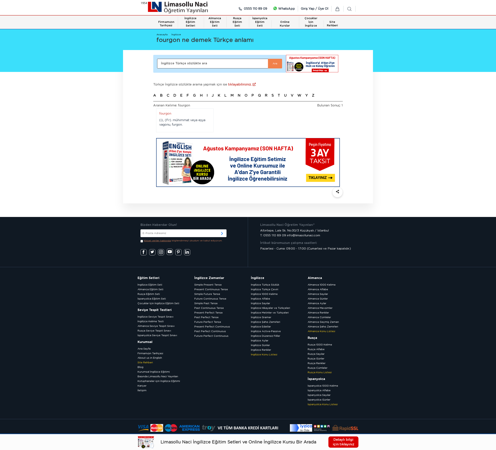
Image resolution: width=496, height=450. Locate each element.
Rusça (312, 337)
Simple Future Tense (207, 294)
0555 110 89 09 (255, 8)
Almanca (315, 278)
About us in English (150, 358)
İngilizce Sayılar (260, 303)
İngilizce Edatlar (261, 327)
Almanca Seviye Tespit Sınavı (156, 326)
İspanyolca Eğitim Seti (152, 299)
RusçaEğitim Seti (237, 22)
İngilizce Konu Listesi (264, 354)
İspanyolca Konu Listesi (323, 404)
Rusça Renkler (317, 363)
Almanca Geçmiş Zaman (323, 322)
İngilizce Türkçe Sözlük (265, 285)
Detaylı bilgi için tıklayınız (343, 442)
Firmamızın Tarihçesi (150, 353)
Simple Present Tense (208, 285)
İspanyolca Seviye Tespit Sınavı (157, 335)
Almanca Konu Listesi (321, 331)
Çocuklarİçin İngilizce (311, 22)
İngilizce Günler (260, 345)
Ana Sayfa (144, 349)
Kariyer (142, 386)
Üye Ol (323, 8)
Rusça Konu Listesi (320, 372)
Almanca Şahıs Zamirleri (323, 327)
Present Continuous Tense (211, 289)
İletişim (142, 390)
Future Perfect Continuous (211, 336)
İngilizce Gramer (261, 317)
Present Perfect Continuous (212, 327)
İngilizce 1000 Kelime (264, 294)
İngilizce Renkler (261, 350)
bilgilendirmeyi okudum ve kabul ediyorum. (183, 240)
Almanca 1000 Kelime (322, 285)
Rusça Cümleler (317, 368)
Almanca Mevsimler (320, 308)
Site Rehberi (145, 362)
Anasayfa (162, 34)
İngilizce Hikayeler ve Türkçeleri (270, 308)
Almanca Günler (318, 299)
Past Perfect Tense (206, 317)
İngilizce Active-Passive (266, 331)
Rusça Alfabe (316, 349)
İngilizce (176, 34)
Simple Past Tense (206, 303)
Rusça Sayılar (316, 354)
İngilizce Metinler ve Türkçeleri (270, 313)
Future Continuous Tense (210, 299)
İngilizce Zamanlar (209, 278)
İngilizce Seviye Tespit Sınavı (155, 317)
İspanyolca (316, 379)
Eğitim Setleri (148, 278)
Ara (275, 63)
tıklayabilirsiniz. (240, 84)
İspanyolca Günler (319, 400)
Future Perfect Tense (207, 322)
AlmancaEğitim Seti (214, 22)
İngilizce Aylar (259, 340)
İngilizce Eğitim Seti (150, 285)
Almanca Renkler (318, 313)
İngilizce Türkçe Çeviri (264, 289)
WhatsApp (286, 8)
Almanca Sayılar (318, 294)
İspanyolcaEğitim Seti (259, 22)
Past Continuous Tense (209, 308)
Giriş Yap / (309, 8)
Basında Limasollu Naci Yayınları (158, 376)
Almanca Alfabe (318, 289)
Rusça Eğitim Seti (149, 294)
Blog (140, 367)
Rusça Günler (316, 359)
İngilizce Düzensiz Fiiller (265, 336)
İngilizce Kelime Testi (151, 321)
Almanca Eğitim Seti (150, 289)
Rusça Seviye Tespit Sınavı (154, 331)
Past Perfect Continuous (210, 331)
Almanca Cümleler (319, 317)
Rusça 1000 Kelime (320, 345)
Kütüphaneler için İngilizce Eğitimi (159, 381)
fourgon (165, 113)
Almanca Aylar (317, 303)
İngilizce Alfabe (260, 299)
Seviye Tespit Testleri (154, 310)
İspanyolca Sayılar (319, 395)
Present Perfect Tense (208, 313)
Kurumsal (145, 342)
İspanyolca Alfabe (319, 390)
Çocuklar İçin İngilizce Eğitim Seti (158, 303)
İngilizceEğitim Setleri (190, 22)
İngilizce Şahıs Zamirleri (265, 322)
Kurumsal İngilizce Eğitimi (154, 372)
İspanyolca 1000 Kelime (323, 386)
